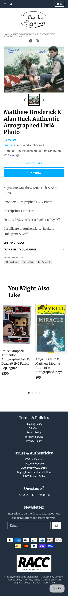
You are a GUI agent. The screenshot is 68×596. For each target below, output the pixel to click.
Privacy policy (32, 579)
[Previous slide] (24, 100)
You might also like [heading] (29, 292)
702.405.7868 (26, 495)
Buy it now (34, 173)
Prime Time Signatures (25, 576)
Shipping (9, 145)
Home (7, 34)
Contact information (44, 582)
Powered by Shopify (52, 576)
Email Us (44, 495)
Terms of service (52, 579)
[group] (34, 100)
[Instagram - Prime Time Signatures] (37, 41)
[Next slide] (43, 100)
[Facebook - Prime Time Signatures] (30, 41)
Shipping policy (22, 582)
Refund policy (14, 579)
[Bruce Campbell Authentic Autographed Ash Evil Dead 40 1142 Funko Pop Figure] (17, 325)
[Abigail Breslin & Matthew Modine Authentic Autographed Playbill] (51, 329)
